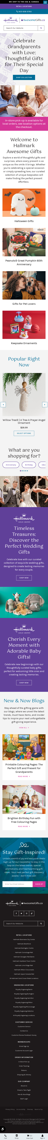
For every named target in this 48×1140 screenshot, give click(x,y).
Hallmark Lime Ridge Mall (24, 965)
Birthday (29, 465)
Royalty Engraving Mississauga (24, 1007)
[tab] (20, 470)
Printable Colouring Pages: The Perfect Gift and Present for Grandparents (24, 768)
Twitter (21, 913)
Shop (17, 1138)
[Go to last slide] (3, 404)
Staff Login (24, 1099)
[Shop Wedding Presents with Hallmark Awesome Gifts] (24, 491)
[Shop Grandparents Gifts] (24, 101)
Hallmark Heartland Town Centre (24, 961)
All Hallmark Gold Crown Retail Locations (24, 978)
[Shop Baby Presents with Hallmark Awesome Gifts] (24, 602)
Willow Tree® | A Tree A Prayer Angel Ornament (24, 421)
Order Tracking (24, 1066)
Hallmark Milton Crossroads (24, 970)
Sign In (42, 1138)
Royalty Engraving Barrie (24, 989)
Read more (23, 776)
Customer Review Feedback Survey (24, 1035)
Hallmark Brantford (24, 944)
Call (5, 1138)
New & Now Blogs (24, 1094)
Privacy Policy (10, 1109)
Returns (24, 1070)
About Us (24, 1086)
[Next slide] (43, 75)
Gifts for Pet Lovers (24, 303)
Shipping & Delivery (24, 1075)
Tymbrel (42, 1119)
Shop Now (23, 578)
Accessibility (20, 1109)
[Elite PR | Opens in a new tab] (24, 1114)
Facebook (16, 913)
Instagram (26, 913)
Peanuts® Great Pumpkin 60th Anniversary (24, 262)
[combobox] (21, 28)
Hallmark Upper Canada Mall (24, 974)
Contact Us (24, 1031)
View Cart (29, 1138)
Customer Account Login (24, 1050)
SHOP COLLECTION (24, 77)
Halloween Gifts (24, 221)
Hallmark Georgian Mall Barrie (24, 957)
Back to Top (39, 1109)
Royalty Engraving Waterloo (24, 1011)
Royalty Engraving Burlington (24, 994)
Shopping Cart (28, 1136)
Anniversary (11, 465)
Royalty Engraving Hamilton (24, 998)
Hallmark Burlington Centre (24, 948)
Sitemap (30, 1109)
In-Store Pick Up (24, 1062)
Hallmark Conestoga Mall (24, 952)
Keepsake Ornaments (24, 343)
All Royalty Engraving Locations (24, 1015)
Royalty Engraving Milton (24, 1002)
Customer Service (24, 1026)
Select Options (24, 433)
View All (23, 728)
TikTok (31, 913)
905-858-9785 (25, 11)
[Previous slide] (4, 75)
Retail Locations (24, 6)
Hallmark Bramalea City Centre (24, 939)
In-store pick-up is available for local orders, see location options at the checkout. (24, 124)
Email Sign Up (24, 1046)
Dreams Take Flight (24, 1090)
